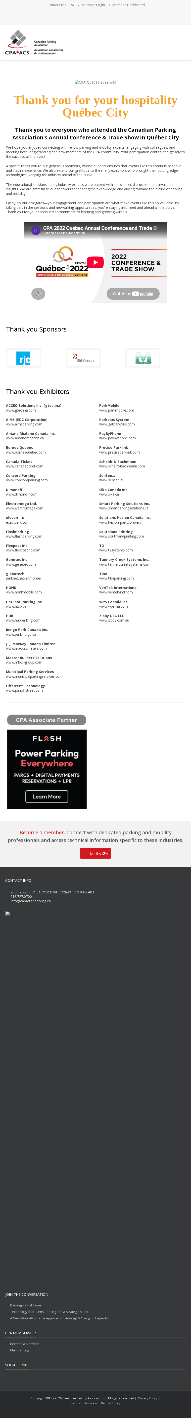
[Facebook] (79, 15)
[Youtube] (112, 15)
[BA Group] (83, 358)
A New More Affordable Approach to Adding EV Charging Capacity (59, 1318)
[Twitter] (90, 15)
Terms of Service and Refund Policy (95, 1403)
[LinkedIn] (101, 15)
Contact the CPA (61, 4)
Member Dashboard (128, 4)
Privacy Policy (147, 1398)
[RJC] (23, 358)
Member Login (93, 4)
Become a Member (24, 1344)
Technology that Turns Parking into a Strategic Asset (49, 1312)
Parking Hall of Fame (25, 1305)
